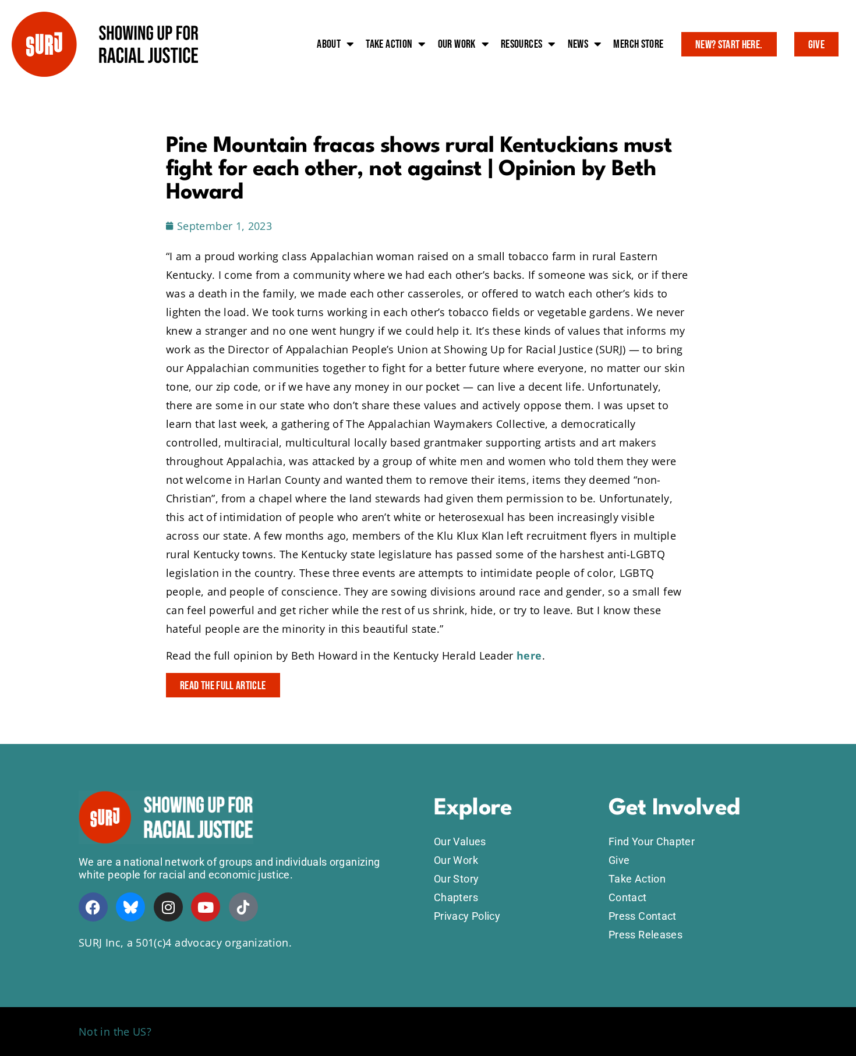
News (578, 44)
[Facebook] (93, 907)
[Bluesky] (130, 907)
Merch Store (638, 44)
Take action (389, 44)
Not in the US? (115, 1032)
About (329, 44)
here (529, 655)
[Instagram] (168, 907)
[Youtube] (205, 907)
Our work (457, 44)
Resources (521, 44)
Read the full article (223, 686)
